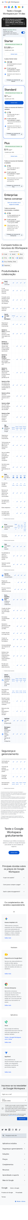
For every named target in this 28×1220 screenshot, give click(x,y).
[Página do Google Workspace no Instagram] (13, 1130)
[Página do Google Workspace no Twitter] (2, 1130)
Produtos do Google (7, 1192)
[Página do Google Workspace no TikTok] (20, 1130)
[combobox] (14, 1100)
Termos (4, 1197)
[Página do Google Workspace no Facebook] (16, 1130)
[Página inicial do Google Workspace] (12, 2)
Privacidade (19, 1192)
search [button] (3, 1135)
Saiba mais (8, 938)
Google (4, 1188)
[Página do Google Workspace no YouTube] (6, 1130)
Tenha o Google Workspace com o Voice (13, 1038)
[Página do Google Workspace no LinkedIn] (9, 1130)
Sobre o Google (14, 1188)
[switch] (23, 32)
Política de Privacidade (14, 1115)
